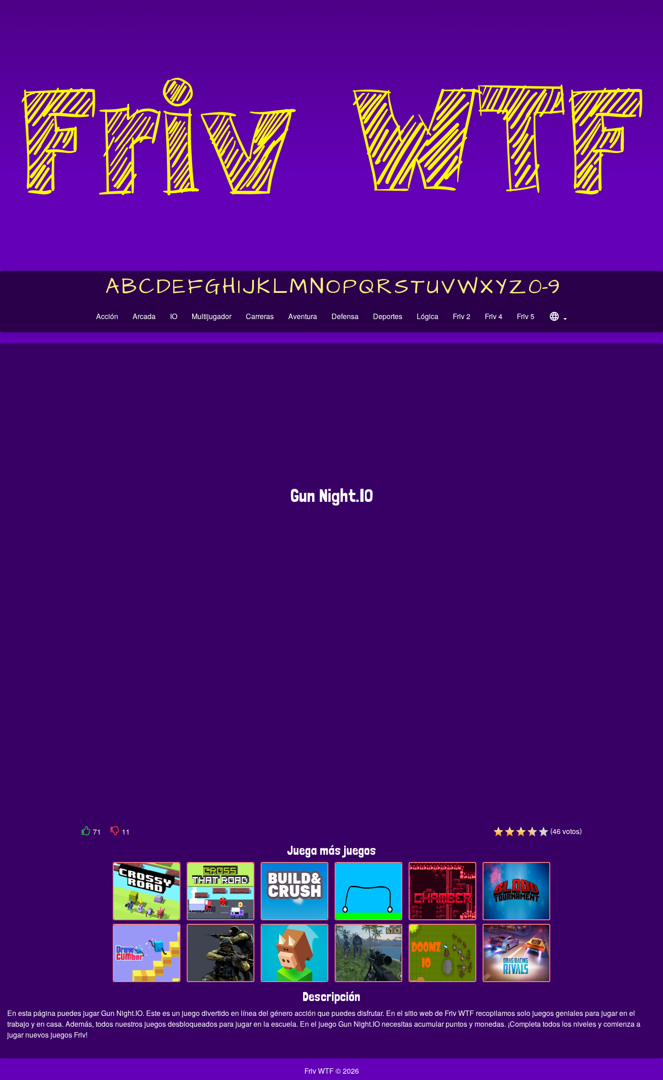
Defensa (345, 316)
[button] (558, 317)
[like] (86, 832)
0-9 (544, 287)
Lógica (427, 316)
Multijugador (211, 316)
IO (173, 316)
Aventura (302, 316)
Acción (107, 316)
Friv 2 (461, 316)
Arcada (144, 316)
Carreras (260, 316)
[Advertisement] (331, 419)
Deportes (387, 316)
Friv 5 (525, 316)
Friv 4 (493, 316)
